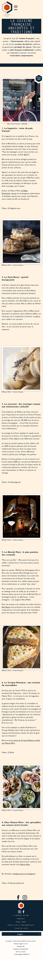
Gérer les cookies (21, 952)
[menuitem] (18, 897)
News (24, 123)
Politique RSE (20, 946)
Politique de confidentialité (20, 949)
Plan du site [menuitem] (21, 928)
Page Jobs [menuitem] (21, 922)
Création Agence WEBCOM (21, 954)
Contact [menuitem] (21, 919)
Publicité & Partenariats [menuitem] (21, 925)
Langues (20, 934)
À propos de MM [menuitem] (21, 915)
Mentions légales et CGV (20, 944)
